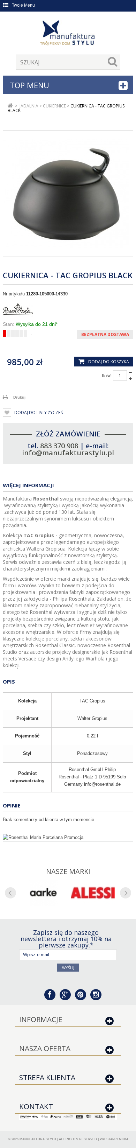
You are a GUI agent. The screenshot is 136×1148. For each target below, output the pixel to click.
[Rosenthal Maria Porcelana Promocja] (68, 837)
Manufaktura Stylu (38, 1139)
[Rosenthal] (68, 309)
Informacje (40, 1019)
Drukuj (19, 397)
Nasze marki (68, 871)
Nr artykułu (14, 294)
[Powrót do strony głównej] (10, 106)
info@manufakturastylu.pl (68, 452)
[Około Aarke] (43, 893)
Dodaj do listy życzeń (38, 412)
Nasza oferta (44, 1048)
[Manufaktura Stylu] (68, 34)
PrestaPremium (114, 1139)
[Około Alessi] (93, 893)
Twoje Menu (23, 5)
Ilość (107, 375)
